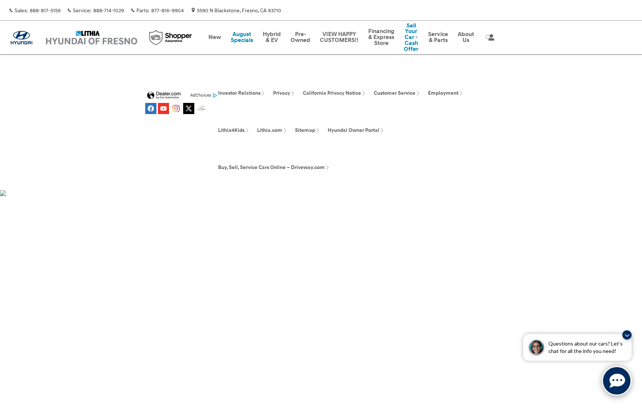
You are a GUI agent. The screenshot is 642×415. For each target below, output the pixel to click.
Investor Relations (239, 93)
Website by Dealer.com (164, 96)
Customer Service (394, 93)
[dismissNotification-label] (627, 335)
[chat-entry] (617, 381)
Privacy (281, 93)
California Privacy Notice (332, 93)
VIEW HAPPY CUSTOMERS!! (339, 37)
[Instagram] (176, 108)
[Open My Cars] (489, 37)
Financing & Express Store (381, 37)
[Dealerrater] (201, 108)
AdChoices (200, 95)
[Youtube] (163, 108)
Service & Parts (438, 37)
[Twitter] (188, 108)
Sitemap (305, 130)
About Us (466, 37)
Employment (443, 93)
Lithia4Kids (231, 130)
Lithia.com (269, 130)
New (214, 37)
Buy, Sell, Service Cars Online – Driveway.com (271, 167)
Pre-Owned (300, 37)
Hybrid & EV (272, 37)
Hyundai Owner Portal (353, 130)
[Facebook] (150, 108)
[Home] (21, 38)
